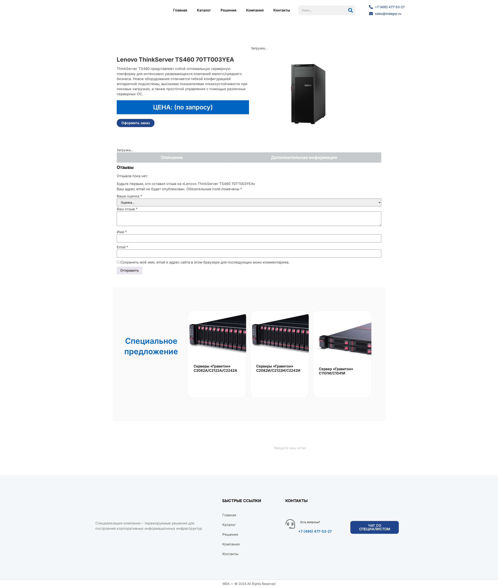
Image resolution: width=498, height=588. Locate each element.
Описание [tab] (172, 157)
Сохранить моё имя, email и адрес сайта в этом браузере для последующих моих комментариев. (204, 262)
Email (122, 247)
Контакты (281, 10)
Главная (180, 10)
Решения (228, 10)
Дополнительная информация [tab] (304, 157)
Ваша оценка (129, 196)
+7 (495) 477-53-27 (315, 531)
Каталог (204, 10)
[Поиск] (350, 10)
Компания (255, 10)
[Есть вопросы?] (290, 524)
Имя (122, 232)
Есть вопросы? (310, 522)
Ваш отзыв (127, 209)
